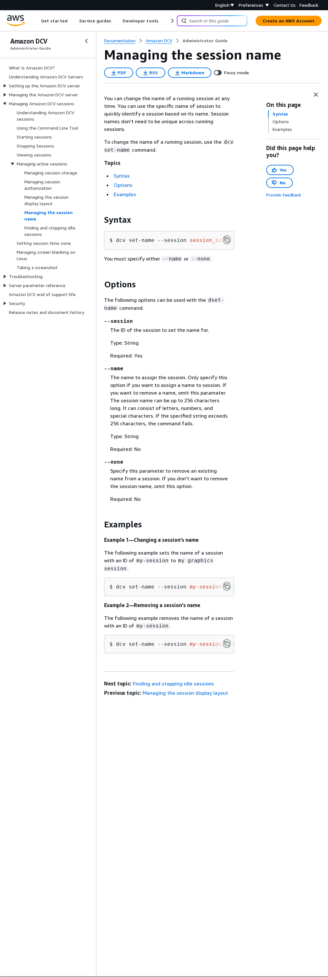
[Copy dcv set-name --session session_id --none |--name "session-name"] (227, 239)
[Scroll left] (36, 21)
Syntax (122, 175)
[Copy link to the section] (99, 220)
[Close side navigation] (86, 41)
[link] (205, 40)
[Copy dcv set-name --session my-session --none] (227, 643)
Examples (125, 194)
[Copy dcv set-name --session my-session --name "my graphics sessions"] (227, 586)
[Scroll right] (172, 21)
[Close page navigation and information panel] (315, 95)
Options (123, 185)
